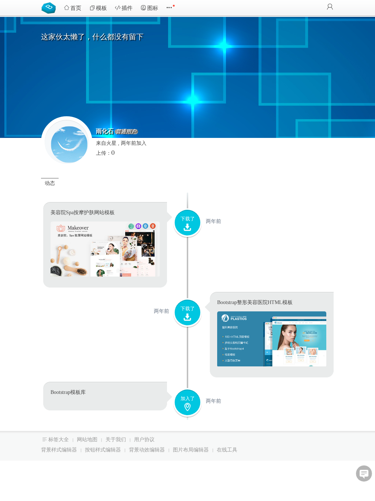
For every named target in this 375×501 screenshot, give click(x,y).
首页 (75, 8)
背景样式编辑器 (59, 450)
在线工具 (227, 450)
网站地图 (87, 439)
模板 (101, 8)
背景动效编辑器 (147, 450)
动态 (50, 183)
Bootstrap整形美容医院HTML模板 (255, 302)
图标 (152, 8)
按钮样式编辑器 (103, 450)
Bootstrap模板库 (50, 7)
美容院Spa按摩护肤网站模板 (83, 212)
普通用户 (126, 131)
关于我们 (115, 439)
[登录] (330, 7)
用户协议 (144, 439)
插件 (127, 8)
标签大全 (58, 439)
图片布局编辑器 (191, 450)
